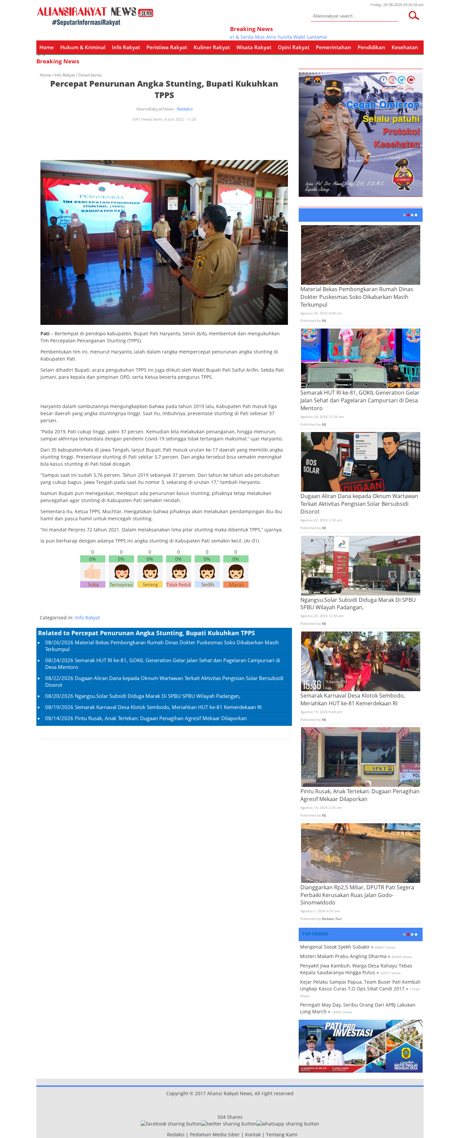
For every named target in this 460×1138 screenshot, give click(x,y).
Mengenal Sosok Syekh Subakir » (336, 947)
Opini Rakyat (293, 47)
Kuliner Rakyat (212, 47)
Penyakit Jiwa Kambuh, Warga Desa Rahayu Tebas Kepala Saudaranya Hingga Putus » (356, 969)
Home (46, 47)
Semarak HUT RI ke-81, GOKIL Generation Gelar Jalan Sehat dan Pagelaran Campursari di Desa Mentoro (360, 400)
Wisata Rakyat (253, 47)
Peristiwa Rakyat (166, 47)
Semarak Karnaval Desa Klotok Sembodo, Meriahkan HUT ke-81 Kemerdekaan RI (168, 707)
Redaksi (185, 109)
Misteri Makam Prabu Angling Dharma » (345, 956)
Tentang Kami (281, 1134)
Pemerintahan (333, 47)
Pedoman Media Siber (215, 1134)
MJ (324, 320)
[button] (414, 15)
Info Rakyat (126, 47)
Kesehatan (405, 47)
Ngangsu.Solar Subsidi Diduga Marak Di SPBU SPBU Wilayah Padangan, (157, 696)
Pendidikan (371, 47)
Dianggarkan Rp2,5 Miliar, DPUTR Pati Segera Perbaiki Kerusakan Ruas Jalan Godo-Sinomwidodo (357, 895)
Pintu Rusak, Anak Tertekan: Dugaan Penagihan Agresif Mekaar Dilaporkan (161, 718)
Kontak (253, 1134)
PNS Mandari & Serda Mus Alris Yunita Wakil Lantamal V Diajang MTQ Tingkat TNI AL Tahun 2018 (297, 37)
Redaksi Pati (332, 918)
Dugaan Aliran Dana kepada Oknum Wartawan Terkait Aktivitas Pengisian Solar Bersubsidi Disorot (359, 503)
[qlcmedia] (165, 1134)
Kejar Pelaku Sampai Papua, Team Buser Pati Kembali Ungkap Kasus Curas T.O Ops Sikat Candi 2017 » (360, 985)
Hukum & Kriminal (82, 47)
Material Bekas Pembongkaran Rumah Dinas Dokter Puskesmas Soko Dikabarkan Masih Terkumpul (356, 296)
